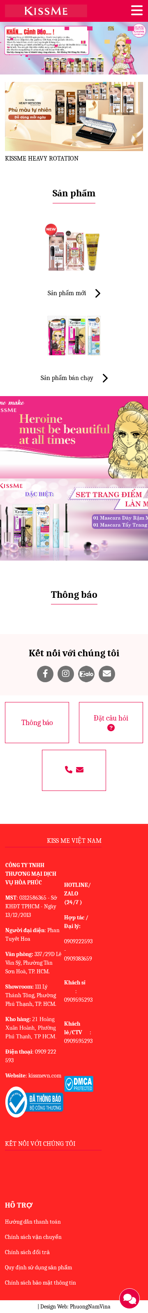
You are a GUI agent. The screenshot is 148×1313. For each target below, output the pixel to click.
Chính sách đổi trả (27, 1252)
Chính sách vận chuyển (33, 1237)
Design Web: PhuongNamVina (75, 1306)
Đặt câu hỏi (111, 718)
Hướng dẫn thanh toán (33, 1221)
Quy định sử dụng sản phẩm (38, 1267)
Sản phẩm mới (68, 293)
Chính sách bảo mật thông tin (40, 1282)
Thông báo (37, 722)
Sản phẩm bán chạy (68, 378)
